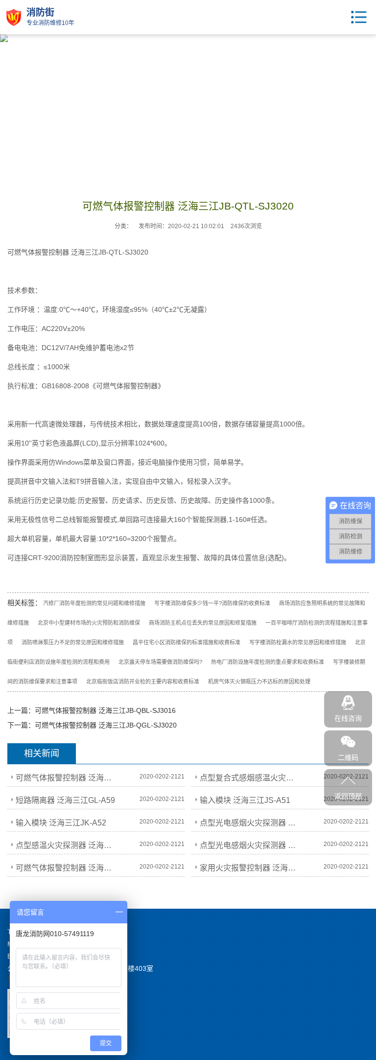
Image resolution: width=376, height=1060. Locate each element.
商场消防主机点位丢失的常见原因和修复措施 (203, 623)
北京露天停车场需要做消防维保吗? (160, 662)
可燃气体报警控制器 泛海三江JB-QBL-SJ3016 (105, 710)
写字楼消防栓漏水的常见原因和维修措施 (297, 642)
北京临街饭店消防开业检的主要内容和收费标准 (142, 681)
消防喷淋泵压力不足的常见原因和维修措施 (73, 642)
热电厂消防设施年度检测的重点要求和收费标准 (267, 662)
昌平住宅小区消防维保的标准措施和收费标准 (186, 642)
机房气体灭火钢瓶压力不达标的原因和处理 (259, 681)
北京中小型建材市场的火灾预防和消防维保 (89, 623)
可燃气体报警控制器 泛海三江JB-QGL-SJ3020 (106, 725)
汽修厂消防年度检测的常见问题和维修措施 (94, 603)
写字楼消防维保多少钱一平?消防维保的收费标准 (212, 603)
